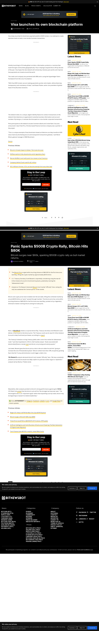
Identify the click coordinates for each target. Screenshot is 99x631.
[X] (55, 217)
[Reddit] (87, 519)
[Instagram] (76, 515)
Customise (72, 627)
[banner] (49, 14)
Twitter (93, 512)
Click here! (66, 1)
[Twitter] (87, 512)
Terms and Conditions (83, 549)
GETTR (81, 522)
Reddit (91, 519)
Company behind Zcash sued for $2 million (23, 162)
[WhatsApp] (62, 217)
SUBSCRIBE (46, 184)
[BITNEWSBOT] (9, 6)
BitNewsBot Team (19, 28)
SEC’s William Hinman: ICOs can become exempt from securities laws (31, 166)
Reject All (82, 627)
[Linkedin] (76, 519)
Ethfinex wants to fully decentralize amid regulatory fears (27, 154)
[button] (95, 6)
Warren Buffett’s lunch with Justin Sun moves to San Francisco (28, 158)
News (16, 20)
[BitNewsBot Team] (12, 29)
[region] (49, 626)
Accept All (92, 627)
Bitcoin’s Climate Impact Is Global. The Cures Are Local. (27, 150)
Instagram (83, 515)
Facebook (82, 512)
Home (12, 20)
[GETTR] (76, 522)
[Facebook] (51, 217)
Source (10, 141)
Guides (70, 138)
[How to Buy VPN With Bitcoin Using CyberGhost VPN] (79, 130)
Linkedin (82, 519)
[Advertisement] (36, 52)
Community (71, 105)
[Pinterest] (58, 217)
